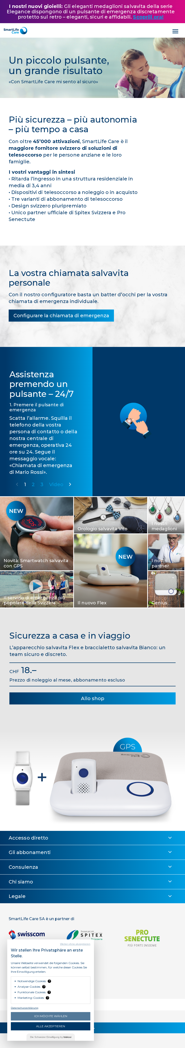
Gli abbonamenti (30, 852)
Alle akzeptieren (50, 1026)
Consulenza (23, 867)
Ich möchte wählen (50, 1016)
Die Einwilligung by (50, 1037)
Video (56, 484)
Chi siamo (21, 882)
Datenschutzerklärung (24, 1007)
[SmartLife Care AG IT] (15, 30)
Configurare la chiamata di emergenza (61, 315)
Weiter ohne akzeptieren (75, 943)
